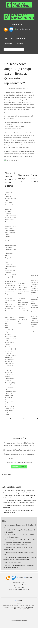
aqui (25, 112)
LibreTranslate (18, 589)
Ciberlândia (26, 589)
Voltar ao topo (6, 474)
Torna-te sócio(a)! (19, 587)
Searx (11, 589)
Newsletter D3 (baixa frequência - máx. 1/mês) (20, 450)
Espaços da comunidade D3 (19, 585)
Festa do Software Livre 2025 (14, 562)
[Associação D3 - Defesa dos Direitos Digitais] (19, 5)
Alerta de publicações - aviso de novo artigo (20, 454)
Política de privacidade (25, 462)
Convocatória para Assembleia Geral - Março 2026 (20, 540)
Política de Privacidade (19, 582)
